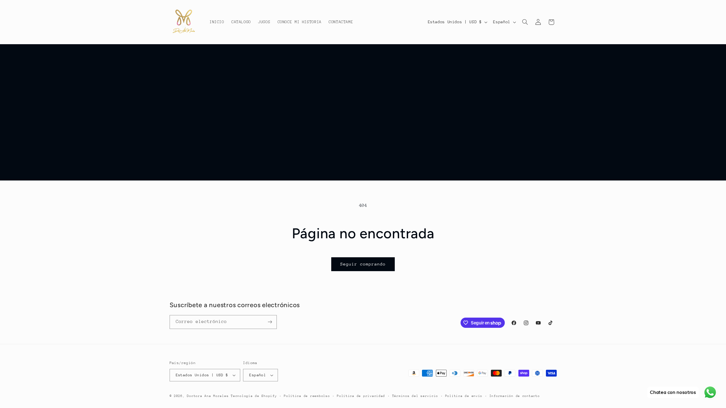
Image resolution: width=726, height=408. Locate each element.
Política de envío (464, 396)
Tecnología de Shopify (254, 396)
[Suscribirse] (269, 322)
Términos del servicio (415, 396)
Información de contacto (514, 396)
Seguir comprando (363, 264)
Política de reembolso (307, 396)
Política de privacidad (361, 396)
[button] (524, 22)
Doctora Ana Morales (209, 396)
